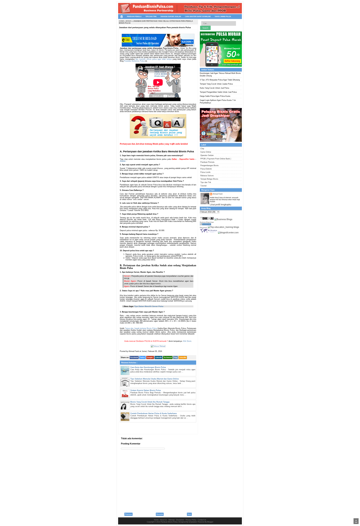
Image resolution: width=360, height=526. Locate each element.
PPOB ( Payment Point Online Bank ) (215, 159)
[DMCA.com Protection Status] (207, 219)
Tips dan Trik (151, 16)
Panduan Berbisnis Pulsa (134, 61)
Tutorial (203, 186)
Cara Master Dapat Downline (198, 16)
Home (156, 520)
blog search (203, 227)
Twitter (142, 357)
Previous (128, 514)
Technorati (168, 357)
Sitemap (171, 520)
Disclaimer (180, 520)
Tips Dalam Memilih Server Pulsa (148, 306)
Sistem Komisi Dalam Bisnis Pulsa (145, 390)
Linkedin (158, 357)
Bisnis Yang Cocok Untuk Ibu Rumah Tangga (149, 402)
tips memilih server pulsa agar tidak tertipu (153, 59)
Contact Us (202, 520)
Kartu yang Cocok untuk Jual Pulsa (214, 88)
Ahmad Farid (217, 194)
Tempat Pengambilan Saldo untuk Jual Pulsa (218, 92)
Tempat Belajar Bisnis (209, 179)
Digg (175, 357)
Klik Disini (187, 341)
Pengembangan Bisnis (209, 165)
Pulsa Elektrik (206, 169)
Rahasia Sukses (207, 176)
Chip (202, 149)
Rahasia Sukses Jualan (171, 16)
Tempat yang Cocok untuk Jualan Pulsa (216, 84)
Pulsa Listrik (205, 172)
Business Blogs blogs (207, 222)
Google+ (150, 357)
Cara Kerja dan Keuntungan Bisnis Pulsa (148, 367)
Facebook (134, 357)
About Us (163, 520)
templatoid (193, 522)
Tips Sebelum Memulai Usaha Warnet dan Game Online (154, 379)
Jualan (123, 161)
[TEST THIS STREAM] (180, 84)
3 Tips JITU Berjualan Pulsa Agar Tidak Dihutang (220, 80)
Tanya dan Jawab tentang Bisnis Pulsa (141, 328)
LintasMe (182, 357)
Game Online (205, 152)
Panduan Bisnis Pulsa (169, 522)
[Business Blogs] (223, 219)
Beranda (159, 514)
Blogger (210, 522)
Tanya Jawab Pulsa (223, 16)
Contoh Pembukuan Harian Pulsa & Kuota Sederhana (153, 413)
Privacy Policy (191, 520)
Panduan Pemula (134, 16)
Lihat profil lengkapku (220, 204)
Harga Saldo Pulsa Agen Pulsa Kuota (215, 96)
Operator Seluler (207, 155)
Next (189, 514)
